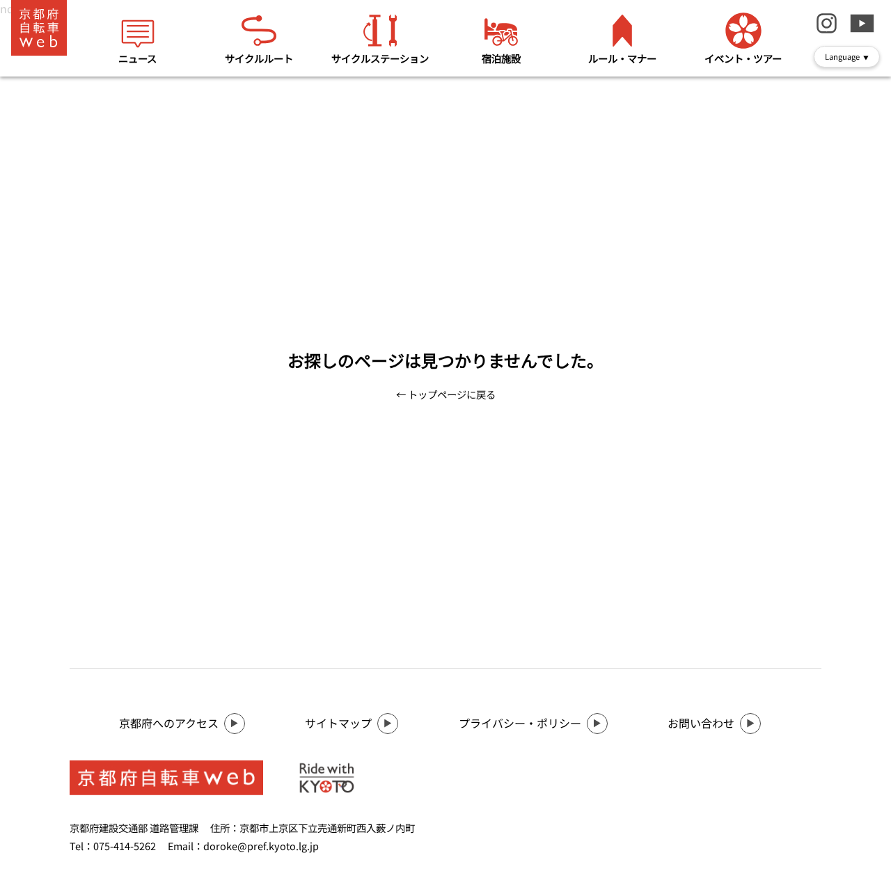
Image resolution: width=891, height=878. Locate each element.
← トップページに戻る (446, 394)
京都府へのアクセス (169, 723)
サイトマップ (338, 723)
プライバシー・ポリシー (520, 723)
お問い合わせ (701, 723)
